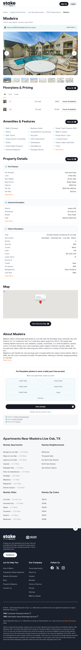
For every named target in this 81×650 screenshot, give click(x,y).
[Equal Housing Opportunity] (31, 537)
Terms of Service (35, 584)
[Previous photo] (6, 53)
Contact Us (7, 588)
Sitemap (32, 592)
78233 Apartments (53, 12)
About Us (32, 572)
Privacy (31, 588)
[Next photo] (74, 53)
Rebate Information (10, 576)
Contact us (10, 555)
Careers (32, 576)
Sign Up (64, 4)
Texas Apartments (35, 568)
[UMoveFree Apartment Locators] (9, 537)
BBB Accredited (34, 596)
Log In (73, 4)
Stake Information (70, 621)
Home (5, 12)
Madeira (10, 19)
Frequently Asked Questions (13, 572)
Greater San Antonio (17, 12)
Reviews (32, 580)
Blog (5, 580)
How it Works (8, 568)
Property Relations (10, 584)
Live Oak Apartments (36, 12)
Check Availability (69, 101)
